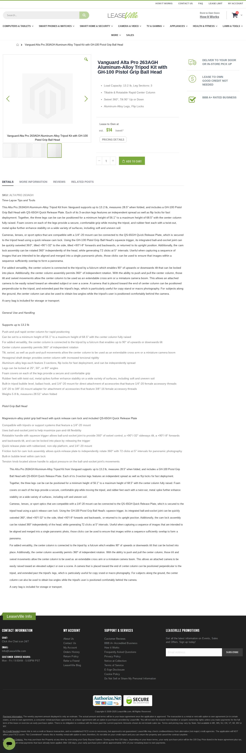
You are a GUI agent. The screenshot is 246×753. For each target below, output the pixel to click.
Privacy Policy (112, 656)
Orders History (71, 652)
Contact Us (185, 3)
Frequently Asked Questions (120, 652)
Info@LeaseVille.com (14, 651)
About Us (68, 638)
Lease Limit (215, 3)
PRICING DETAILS (113, 139)
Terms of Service (114, 665)
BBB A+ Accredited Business (120, 643)
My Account (235, 3)
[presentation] (10, 182)
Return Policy (71, 656)
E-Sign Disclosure (114, 669)
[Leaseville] (123, 15)
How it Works (111, 647)
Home (17, 45)
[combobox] (41, 15)
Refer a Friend (71, 660)
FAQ (200, 3)
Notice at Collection (115, 660)
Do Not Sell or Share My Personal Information (130, 678)
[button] (86, 62)
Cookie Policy (112, 674)
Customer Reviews (114, 638)
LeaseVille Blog (72, 665)
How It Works (163, 3)
